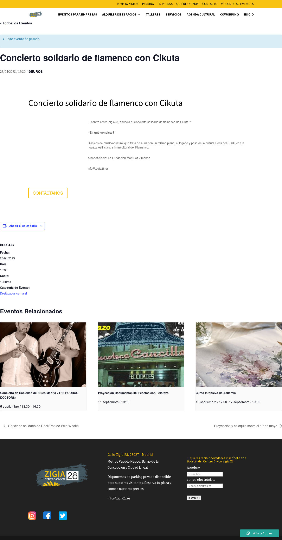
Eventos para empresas (77, 14)
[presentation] (43, 354)
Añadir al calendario (23, 225)
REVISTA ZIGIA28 (127, 4)
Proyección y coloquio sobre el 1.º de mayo (246, 425)
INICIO (249, 14)
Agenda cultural (201, 14)
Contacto (209, 4)
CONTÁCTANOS (48, 193)
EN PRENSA (165, 4)
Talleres (153, 14)
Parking (148, 4)
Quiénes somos (187, 4)
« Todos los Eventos (16, 23)
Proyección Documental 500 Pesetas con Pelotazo (133, 393)
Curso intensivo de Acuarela (216, 393)
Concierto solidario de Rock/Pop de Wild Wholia (43, 425)
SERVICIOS (173, 14)
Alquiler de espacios (119, 14)
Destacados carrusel (13, 293)
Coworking (229, 14)
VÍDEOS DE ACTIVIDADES (237, 4)
